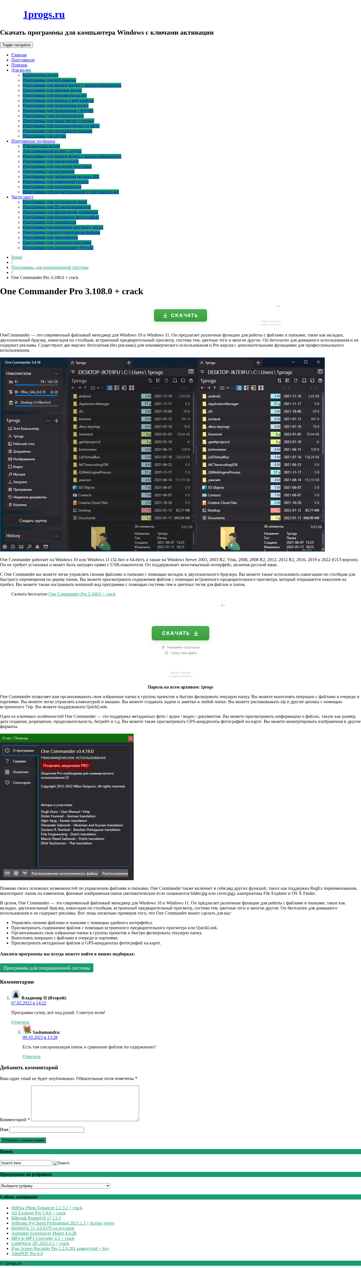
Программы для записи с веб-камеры (58, 100)
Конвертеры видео (40, 75)
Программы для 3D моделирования (57, 207)
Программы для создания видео (53, 115)
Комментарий (15, 1119)
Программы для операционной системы (50, 267)
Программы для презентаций (51, 161)
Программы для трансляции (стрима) (58, 120)
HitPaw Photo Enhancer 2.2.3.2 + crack (46, 1207)
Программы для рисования (48, 171)
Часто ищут (22, 196)
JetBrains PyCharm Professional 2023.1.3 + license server (62, 1223)
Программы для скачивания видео (56, 105)
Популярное (23, 59)
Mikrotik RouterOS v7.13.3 (36, 1218)
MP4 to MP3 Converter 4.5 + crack (42, 1238)
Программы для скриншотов (50, 237)
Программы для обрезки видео (52, 90)
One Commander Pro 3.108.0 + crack (82, 594)
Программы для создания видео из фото (61, 125)
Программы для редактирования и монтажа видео (71, 191)
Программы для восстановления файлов (61, 232)
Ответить (20, 1022)
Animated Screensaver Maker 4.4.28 (43, 1233)
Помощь (19, 65)
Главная (19, 54)
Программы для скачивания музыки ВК (61, 176)
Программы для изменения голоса (56, 181)
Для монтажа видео (41, 146)
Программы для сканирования (52, 186)
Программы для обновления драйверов (60, 212)
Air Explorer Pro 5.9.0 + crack (38, 1213)
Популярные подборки (33, 141)
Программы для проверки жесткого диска (63, 227)
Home (16, 257)
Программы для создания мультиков (57, 131)
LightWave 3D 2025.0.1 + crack (40, 1243)
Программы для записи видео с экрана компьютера (72, 85)
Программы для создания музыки (55, 202)
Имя (4, 1129)
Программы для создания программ (57, 242)
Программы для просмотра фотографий (61, 217)
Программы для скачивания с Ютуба (58, 110)
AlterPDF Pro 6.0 (27, 1253)
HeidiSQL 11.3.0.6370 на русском (42, 1228)
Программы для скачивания (49, 222)
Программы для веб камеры (49, 80)
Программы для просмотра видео (55, 95)
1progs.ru (44, 14)
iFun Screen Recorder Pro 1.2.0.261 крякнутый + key (60, 1248)
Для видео (21, 70)
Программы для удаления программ (57, 166)
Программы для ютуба (44, 136)
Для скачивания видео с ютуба (52, 151)
